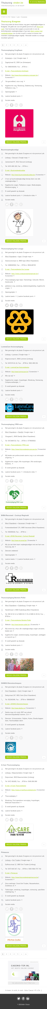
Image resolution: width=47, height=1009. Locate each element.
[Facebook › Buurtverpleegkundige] (11, 204)
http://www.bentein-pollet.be (20, 624)
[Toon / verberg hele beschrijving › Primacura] (25, 884)
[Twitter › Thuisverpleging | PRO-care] (7, 481)
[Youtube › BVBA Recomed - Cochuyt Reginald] (21, 568)
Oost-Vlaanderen (10, 691)
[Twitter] (19, 998)
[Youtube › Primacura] (21, 909)
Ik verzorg (37, 2)
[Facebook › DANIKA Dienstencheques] (11, 738)
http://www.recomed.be (18, 540)
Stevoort (15, 158)
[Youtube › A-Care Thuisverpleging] (21, 820)
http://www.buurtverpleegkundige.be (23, 175)
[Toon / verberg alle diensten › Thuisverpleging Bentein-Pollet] (25, 636)
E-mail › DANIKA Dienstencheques (16, 704)
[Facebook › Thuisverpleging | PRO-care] (11, 481)
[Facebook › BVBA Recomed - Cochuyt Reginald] (11, 568)
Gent (19, 691)
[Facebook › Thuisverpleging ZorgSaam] (11, 105)
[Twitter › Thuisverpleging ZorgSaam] (7, 105)
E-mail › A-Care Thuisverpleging (15, 786)
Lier (15, 58)
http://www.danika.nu (18, 708)
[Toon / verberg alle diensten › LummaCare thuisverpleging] (25, 381)
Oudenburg (21, 605)
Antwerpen (8, 58)
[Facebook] (23, 998)
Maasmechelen (17, 773)
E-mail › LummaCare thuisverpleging (17, 367)
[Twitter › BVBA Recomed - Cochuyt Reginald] (7, 568)
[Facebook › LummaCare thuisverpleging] (11, 399)
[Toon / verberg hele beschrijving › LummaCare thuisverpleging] (25, 376)
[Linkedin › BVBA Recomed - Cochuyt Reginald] (16, 568)
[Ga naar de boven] (44, 142)
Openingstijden (11, 92)
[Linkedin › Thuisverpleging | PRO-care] (16, 481)
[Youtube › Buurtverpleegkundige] (21, 204)
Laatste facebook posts (14, 96)
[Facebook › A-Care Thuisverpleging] (11, 820)
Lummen (15, 354)
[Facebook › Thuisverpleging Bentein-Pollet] (11, 654)
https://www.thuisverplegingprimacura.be (24, 877)
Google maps (22, 58)
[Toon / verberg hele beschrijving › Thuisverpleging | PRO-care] (25, 456)
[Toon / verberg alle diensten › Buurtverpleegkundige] (25, 186)
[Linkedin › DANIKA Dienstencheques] (16, 738)
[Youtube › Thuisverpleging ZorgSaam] (21, 105)
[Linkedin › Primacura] (16, 909)
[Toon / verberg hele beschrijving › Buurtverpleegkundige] (25, 180)
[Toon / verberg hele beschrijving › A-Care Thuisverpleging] (25, 796)
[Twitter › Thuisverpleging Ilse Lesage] (7, 305)
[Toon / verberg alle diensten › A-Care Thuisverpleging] (25, 801)
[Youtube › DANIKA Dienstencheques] (21, 738)
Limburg (7, 158)
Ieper (19, 256)
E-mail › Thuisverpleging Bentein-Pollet (18, 620)
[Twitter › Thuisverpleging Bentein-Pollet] (7, 654)
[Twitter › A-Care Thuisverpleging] (7, 820)
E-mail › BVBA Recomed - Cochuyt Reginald (19, 536)
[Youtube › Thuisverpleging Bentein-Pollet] (21, 654)
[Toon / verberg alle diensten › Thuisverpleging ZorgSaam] (25, 87)
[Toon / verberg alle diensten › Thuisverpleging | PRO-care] (25, 463)
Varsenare (21, 523)
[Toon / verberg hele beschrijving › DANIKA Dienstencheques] (25, 713)
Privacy (28, 1004)
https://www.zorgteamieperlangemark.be (24, 274)
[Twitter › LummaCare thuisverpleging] (7, 399)
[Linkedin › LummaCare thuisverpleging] (16, 399)
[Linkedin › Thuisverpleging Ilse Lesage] (16, 305)
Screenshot (10, 77)
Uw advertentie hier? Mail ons (23, 983)
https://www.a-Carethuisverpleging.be (23, 790)
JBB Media (22, 1004)
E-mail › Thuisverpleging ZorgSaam (16, 71)
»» (26, 45)
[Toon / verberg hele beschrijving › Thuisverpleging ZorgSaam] (25, 81)
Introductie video (30, 195)
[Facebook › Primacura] (11, 909)
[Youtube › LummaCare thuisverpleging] (21, 399)
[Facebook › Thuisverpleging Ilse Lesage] (11, 305)
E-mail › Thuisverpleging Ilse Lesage (17, 269)
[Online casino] (23, 962)
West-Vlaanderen (10, 256)
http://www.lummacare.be (19, 372)
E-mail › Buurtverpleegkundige (15, 170)
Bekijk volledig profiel (17, 142)
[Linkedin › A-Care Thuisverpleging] (16, 820)
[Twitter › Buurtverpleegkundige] (7, 204)
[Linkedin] (28, 998)
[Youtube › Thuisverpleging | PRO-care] (21, 481)
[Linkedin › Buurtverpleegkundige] (16, 204)
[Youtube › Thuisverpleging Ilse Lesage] (21, 305)
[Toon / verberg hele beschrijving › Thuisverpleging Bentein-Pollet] (25, 630)
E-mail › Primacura (11, 873)
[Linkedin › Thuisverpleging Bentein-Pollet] (16, 654)
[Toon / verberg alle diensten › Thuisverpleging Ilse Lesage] (25, 287)
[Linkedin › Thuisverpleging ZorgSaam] (16, 105)
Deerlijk (20, 432)
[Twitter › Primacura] (7, 909)
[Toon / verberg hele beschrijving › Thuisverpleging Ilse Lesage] (25, 281)
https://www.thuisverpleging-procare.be (24, 449)
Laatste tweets (11, 296)
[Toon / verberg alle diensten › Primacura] (25, 891)
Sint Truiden (16, 860)
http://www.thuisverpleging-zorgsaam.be (24, 75)
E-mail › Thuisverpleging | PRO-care (17, 445)
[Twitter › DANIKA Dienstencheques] (7, 738)
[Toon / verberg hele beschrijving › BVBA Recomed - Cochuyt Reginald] (25, 545)
